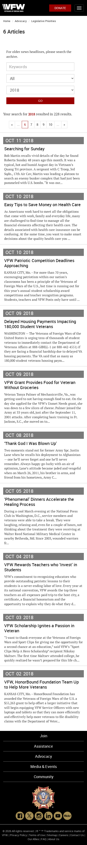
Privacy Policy (18, 835)
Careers (63, 835)
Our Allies (33, 839)
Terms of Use (37, 835)
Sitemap (52, 835)
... (18, 124)
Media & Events (43, 766)
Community (43, 776)
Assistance (43, 746)
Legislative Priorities (43, 21)
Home (6, 21)
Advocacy (21, 21)
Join (43, 735)
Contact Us (77, 835)
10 (50, 124)
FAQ (43, 839)
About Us (53, 839)
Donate (60, 8)
